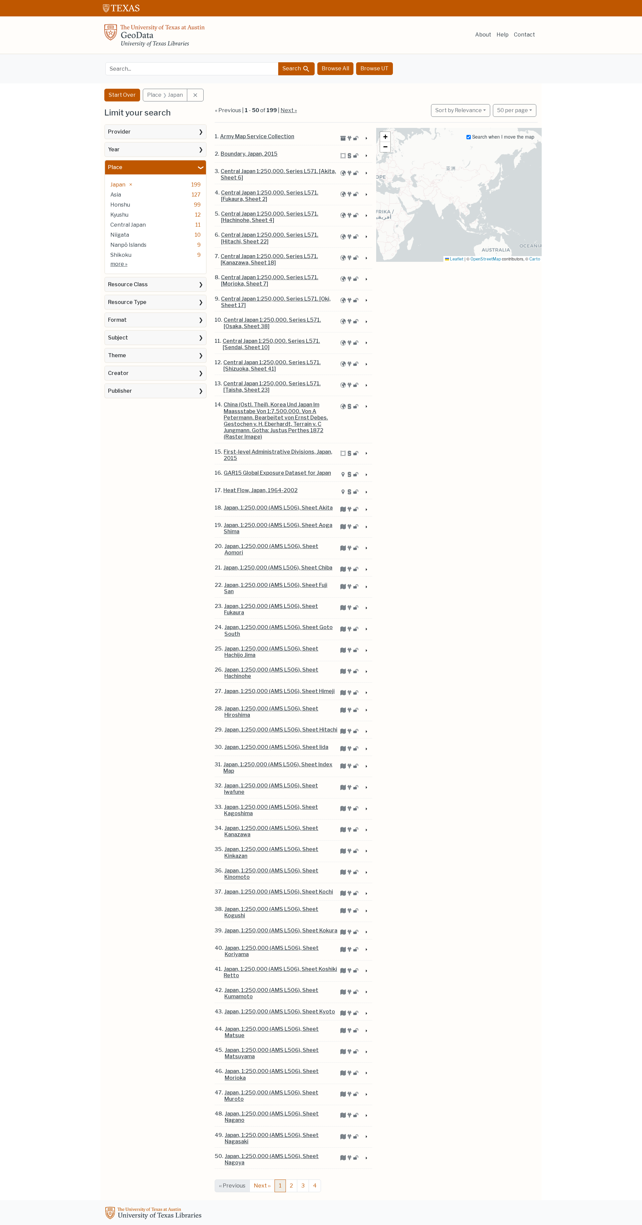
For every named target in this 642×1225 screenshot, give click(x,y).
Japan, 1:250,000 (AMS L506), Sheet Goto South (278, 630)
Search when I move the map (502, 136)
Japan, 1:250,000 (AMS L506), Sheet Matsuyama (272, 1053)
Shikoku (120, 255)
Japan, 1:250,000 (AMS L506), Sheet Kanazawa (271, 831)
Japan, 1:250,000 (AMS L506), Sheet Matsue (272, 1032)
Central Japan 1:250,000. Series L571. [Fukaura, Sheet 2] (269, 195)
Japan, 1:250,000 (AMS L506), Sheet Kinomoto (271, 873)
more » (118, 264)
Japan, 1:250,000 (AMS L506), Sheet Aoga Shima (278, 528)
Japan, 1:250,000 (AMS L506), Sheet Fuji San (275, 588)
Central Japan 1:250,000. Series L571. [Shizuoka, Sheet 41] (272, 365)
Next (262, 1185)
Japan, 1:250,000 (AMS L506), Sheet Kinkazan (271, 852)
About (483, 34)
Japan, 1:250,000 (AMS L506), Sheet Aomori (271, 549)
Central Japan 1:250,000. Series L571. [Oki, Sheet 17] (276, 302)
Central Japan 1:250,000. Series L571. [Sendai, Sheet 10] (271, 344)
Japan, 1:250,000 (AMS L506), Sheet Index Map (277, 767)
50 (512, 110)
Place (115, 167)
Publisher (120, 391)
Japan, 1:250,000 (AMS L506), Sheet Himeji (279, 691)
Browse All (335, 68)
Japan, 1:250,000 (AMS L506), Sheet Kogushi (271, 912)
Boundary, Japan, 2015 (249, 154)
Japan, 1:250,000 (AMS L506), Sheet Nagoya (272, 1159)
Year (114, 149)
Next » (289, 110)
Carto (534, 258)
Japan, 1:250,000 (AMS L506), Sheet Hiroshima (271, 711)
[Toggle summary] (365, 138)
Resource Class (128, 284)
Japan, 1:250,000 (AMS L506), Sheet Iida (276, 747)
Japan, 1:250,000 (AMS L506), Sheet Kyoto (279, 1011)
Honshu (120, 205)
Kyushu (119, 215)
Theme (117, 355)
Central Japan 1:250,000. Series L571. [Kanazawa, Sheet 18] (269, 259)
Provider (119, 132)
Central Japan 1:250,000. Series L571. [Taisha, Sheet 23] (272, 386)
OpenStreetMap (485, 258)
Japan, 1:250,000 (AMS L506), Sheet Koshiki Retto (280, 972)
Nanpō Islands (128, 245)
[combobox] (192, 69)
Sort (458, 110)
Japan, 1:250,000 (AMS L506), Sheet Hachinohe (271, 673)
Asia (115, 195)
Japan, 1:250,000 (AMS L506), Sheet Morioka (272, 1074)
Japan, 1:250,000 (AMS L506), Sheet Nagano (272, 1117)
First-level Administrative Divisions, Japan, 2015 (278, 455)
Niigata (119, 235)
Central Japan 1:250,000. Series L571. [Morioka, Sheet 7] (269, 280)
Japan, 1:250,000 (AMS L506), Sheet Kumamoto (271, 993)
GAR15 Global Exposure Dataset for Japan (277, 473)
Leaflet (456, 258)
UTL (154, 1214)
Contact (524, 34)
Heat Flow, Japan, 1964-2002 (260, 490)
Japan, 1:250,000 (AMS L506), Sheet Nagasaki (272, 1138)
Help (503, 34)
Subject (118, 337)
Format (117, 320)
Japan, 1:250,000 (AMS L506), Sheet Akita (278, 508)
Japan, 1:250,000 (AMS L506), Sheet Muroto (271, 1095)
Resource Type (127, 302)
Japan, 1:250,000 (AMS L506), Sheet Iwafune (271, 788)
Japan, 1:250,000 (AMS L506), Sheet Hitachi (280, 729)
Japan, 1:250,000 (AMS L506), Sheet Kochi (278, 892)
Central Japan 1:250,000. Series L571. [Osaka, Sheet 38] (272, 323)
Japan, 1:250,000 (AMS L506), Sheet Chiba (277, 567)
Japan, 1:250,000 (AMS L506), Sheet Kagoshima (271, 810)
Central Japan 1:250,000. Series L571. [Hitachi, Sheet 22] (269, 238)
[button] (385, 137)
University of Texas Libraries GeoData (154, 37)
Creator (118, 373)
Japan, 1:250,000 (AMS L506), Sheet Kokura (280, 930)
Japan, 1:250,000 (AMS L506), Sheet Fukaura (271, 609)
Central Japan (128, 225)
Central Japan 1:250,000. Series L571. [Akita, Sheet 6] (278, 174)
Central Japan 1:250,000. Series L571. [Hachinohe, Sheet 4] (269, 217)
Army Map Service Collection (257, 136)
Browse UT (374, 68)
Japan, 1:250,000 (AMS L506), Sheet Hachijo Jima (271, 651)
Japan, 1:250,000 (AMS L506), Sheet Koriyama (272, 951)
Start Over (122, 95)
